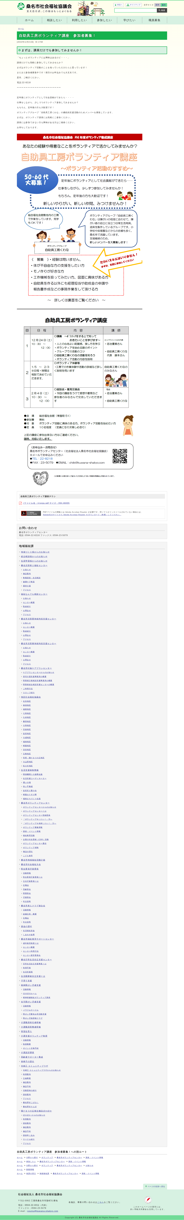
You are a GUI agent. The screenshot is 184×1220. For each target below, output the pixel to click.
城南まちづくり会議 (32, 799)
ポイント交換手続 (31, 1048)
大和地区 (27, 725)
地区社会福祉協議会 (31, 697)
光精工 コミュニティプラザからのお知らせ (42, 1070)
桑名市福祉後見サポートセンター (37, 939)
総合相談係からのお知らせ (34, 556)
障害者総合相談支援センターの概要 (38, 685)
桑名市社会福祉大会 (31, 864)
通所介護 (27, 586)
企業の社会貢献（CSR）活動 (36, 839)
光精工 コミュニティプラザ (34, 1066)
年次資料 (27, 901)
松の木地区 (28, 766)
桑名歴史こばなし (31, 1103)
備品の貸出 (28, 852)
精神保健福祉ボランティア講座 (36, 997)
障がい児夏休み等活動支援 (34, 1014)
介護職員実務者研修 (31, 1027)
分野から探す (32, 1158)
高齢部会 (27, 889)
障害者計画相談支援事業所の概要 (37, 681)
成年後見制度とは (31, 943)
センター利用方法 (31, 951)
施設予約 (27, 1086)
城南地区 (27, 742)
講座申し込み (29, 1135)
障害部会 (27, 893)
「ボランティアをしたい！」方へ (37, 819)
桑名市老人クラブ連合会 (33, 906)
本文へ (119, 5)
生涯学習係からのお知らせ (34, 561)
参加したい (31, 1161)
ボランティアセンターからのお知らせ (39, 807)
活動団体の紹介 (30, 1090)
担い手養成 (28, 786)
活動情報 (27, 873)
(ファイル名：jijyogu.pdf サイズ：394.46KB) (46, 503)
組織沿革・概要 (30, 914)
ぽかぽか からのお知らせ (34, 1115)
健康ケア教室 (29, 582)
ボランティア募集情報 (33, 827)
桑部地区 (27, 721)
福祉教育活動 (29, 835)
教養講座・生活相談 (32, 578)
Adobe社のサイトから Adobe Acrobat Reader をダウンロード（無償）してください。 (82, 515)
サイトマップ (135, 5)
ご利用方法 (28, 689)
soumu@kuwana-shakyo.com (42, 1211)
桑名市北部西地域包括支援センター (38, 619)
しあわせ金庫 (29, 935)
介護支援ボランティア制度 (34, 1036)
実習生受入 (26, 1031)
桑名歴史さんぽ (30, 1107)
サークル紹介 (29, 1139)
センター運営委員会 (32, 955)
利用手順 (27, 968)
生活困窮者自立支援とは (33, 976)
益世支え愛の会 (30, 791)
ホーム (21, 29)
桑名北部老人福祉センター (34, 565)
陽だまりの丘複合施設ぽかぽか (36, 1111)
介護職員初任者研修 (31, 1022)
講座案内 (27, 1095)
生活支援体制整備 (30, 770)
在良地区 (27, 701)
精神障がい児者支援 (31, 985)
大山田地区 (28, 762)
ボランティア (47, 1158)
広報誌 (26, 885)
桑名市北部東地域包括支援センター (38, 643)
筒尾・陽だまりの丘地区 (34, 758)
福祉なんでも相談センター (34, 594)
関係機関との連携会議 (33, 774)
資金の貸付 (26, 926)
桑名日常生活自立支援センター (36, 960)
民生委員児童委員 (30, 869)
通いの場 (27, 782)
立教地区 (27, 754)
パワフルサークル (31, 1010)
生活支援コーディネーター (34, 778)
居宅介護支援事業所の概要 (34, 677)
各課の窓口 (31, 1173)
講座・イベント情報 (32, 831)
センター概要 (29, 602)
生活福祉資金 (29, 931)
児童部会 (27, 897)
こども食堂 (28, 856)
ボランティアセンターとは (34, 811)
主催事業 (27, 1078)
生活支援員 (28, 972)
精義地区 (27, 746)
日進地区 (27, 729)
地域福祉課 (44, 1173)
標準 (157, 5)
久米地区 (27, 717)
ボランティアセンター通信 (34, 843)
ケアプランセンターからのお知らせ (38, 672)
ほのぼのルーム (30, 993)
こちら (100, 1202)
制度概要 (27, 1044)
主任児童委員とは (31, 881)
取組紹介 (27, 606)
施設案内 (27, 574)
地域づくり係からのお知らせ (35, 552)
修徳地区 (27, 705)
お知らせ (27, 570)
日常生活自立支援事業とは (34, 964)
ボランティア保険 (31, 848)
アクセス (27, 590)
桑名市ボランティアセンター (35, 803)
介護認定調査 (27, 1052)
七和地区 (27, 713)
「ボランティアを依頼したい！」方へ (39, 823)
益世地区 (27, 734)
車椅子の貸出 (27, 1061)
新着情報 (30, 1169)
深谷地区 (27, 750)
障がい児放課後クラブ (33, 1018)
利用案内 (27, 1074)
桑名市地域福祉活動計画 (33, 860)
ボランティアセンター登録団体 (36, 815)
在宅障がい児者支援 (31, 1002)
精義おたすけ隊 (30, 795)
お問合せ (27, 611)
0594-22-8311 (32, 1205)
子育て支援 (26, 981)
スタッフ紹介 (29, 693)
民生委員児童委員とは (33, 877)
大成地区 (27, 738)
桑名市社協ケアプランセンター (36, 668)
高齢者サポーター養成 (32, 1057)
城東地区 (27, 709)
